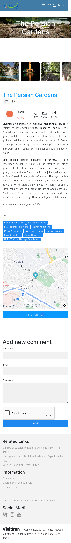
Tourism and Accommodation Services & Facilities (29, 500)
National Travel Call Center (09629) (21, 465)
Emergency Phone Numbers (17, 483)
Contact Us (8, 478)
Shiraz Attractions (33, 235)
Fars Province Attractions (16, 226)
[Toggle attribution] (65, 305)
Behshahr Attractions (14, 222)
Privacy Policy (10, 487)
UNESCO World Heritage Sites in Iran (21, 239)
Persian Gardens (55, 231)
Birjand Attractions (37, 222)
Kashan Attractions (41, 226)
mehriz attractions (34, 231)
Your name (8, 348)
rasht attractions (12, 235)
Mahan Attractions (12, 231)
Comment (8, 380)
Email (6, 364)
